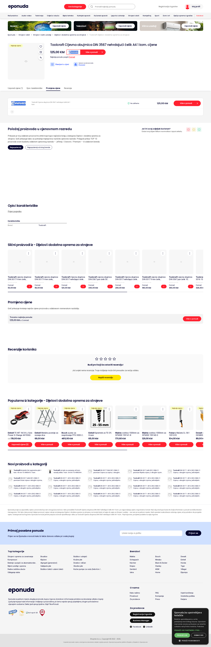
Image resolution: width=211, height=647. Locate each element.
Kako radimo (135, 593)
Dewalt (183, 556)
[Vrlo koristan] (199, 129)
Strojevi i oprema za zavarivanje (20, 556)
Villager (184, 569)
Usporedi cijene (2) (20, 444)
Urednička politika (188, 596)
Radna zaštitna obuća (16, 569)
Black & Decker (161, 563)
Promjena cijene (53, 88)
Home (157, 572)
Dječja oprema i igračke (183, 16)
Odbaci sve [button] (198, 635)
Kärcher (133, 563)
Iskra (132, 572)
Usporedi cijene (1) (15, 88)
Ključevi (44, 560)
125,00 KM (162, 103)
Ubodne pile (78, 566)
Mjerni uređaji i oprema (17, 566)
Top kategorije (16, 551)
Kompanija (159, 596)
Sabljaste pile (46, 566)
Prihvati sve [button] (182, 635)
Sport (157, 16)
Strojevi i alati (133, 16)
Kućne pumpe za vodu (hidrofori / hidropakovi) (87, 569)
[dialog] (190, 626)
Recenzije (68, 88)
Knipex (132, 566)
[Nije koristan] (188, 129)
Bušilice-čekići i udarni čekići (52, 569)
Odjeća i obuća (53, 16)
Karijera (184, 599)
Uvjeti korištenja (187, 593)
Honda (183, 563)
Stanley (158, 566)
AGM (157, 569)
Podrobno (200, 626)
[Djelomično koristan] (194, 129)
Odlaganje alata (14, 572)
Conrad (72, 57)
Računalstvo (13, 16)
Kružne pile (78, 560)
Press (157, 599)
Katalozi (199, 16)
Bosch (157, 556)
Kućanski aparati (100, 16)
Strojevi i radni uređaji (42, 35)
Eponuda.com (144, 642)
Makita (132, 556)
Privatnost (134, 596)
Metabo (158, 560)
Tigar (183, 566)
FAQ (157, 593)
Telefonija (39, 16)
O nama (134, 587)
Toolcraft (42, 225)
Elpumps (184, 572)
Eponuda (11, 35)
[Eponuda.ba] (18, 6)
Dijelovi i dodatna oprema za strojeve (70, 35)
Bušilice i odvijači (80, 556)
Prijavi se (193, 533)
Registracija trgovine (168, 6)
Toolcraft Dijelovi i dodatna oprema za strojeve (109, 35)
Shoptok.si (130, 642)
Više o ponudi (186, 103)
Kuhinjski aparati (83, 16)
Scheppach (134, 560)
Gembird (133, 569)
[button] (190, 630)
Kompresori (12, 560)
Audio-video (27, 16)
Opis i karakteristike (34, 88)
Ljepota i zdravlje (118, 16)
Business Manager (141, 620)
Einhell (183, 560)
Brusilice (44, 556)
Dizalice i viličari (80, 563)
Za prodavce (135, 599)
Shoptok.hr (136, 642)
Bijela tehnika (68, 16)
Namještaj (147, 16)
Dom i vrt (166, 16)
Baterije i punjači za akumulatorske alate (21, 563)
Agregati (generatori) (49, 563)
